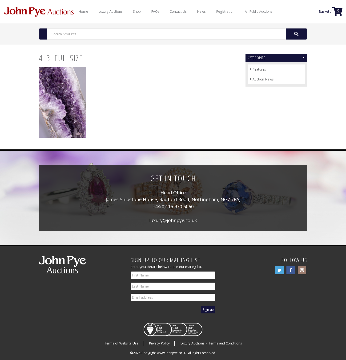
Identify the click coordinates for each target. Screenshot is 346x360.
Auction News (263, 79)
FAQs (155, 11)
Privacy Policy (159, 343)
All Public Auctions (258, 11)
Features (259, 69)
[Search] (296, 34)
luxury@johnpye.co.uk (173, 220)
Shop (137, 11)
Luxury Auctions (110, 11)
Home (83, 11)
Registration (225, 11)
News (201, 11)
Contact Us (178, 11)
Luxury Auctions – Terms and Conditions (211, 343)
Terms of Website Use (121, 343)
